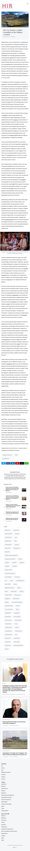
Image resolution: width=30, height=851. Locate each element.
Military (19, 587)
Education (7, 551)
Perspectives (18, 595)
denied (26, 268)
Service (18, 605)
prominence (6, 339)
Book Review (8, 541)
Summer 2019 (18, 620)
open (12, 188)
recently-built (13, 135)
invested (3, 208)
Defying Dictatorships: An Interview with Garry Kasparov (14, 722)
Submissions (4, 826)
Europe (20, 559)
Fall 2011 (7, 562)
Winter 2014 (16, 638)
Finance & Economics (10, 573)
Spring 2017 (16, 613)
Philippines (7, 598)
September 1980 (9, 605)
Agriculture (7, 530)
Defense (17, 544)
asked (18, 344)
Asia (16, 537)
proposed (24, 315)
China (16, 455)
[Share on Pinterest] (17, 463)
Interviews (17, 577)
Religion (7, 602)
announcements (9, 219)
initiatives (13, 302)
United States (18, 631)
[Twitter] (14, 847)
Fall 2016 (7, 566)
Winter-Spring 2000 (18, 645)
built (7, 262)
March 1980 (7, 584)
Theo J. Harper (13, 756)
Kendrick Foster (15, 472)
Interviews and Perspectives (17, 694)
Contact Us (4, 820)
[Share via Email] (22, 463)
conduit (24, 86)
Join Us (3, 822)
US (2, 765)
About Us (3, 815)
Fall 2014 (22, 562)
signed (16, 120)
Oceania (21, 591)
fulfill (13, 184)
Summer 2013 (17, 616)
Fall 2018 (14, 566)
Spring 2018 (7, 616)
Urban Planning (8, 634)
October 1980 (8, 595)
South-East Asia (9, 609)
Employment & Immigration (11, 555)
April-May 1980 (8, 533)
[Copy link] (26, 463)
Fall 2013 (14, 562)
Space (17, 609)
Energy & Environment (10, 559)
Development (6, 458)
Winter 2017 (7, 641)
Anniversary (16, 530)
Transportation (8, 627)
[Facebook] (16, 847)
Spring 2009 (8, 613)
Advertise (3, 824)
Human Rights (8, 577)
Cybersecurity (8, 544)
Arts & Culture (8, 537)
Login (2, 840)
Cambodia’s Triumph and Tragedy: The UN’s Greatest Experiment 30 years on (15, 753)
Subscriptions (4, 833)
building (5, 115)
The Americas (8, 623)
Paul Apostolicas (14, 725)
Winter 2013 (8, 638)
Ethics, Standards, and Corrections (9, 831)
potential (3, 275)
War (16, 634)
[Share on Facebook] (8, 463)
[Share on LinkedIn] (13, 463)
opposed (9, 364)
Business (3, 786)
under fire (9, 279)
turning (20, 408)
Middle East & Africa (7, 455)
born (9, 102)
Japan (11, 580)
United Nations (8, 631)
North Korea (13, 591)
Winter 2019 (8, 645)
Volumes (3, 835)
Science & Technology (17, 602)
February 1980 (8, 569)
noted (7, 304)
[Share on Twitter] (3, 463)
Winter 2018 (16, 641)
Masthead (3, 818)
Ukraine (17, 627)
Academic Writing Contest (7, 829)
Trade (16, 623)
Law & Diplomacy (20, 580)
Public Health (16, 598)
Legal (2, 838)
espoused (15, 295)
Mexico (15, 584)
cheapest (23, 179)
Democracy (7, 548)
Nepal (6, 591)
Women (6, 649)
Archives (17, 533)
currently (3, 128)
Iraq (6, 580)
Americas (3, 774)
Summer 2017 (8, 620)
